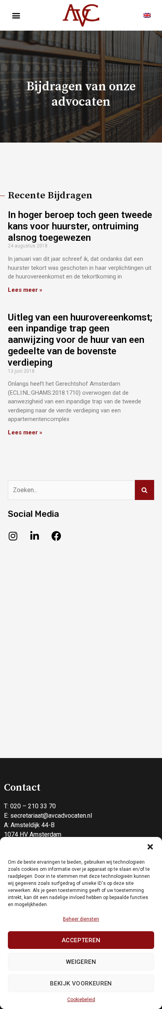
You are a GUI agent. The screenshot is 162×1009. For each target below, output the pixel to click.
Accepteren (81, 940)
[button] (150, 847)
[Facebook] (56, 536)
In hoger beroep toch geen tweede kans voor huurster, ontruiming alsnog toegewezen (80, 226)
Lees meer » (25, 289)
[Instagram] (13, 536)
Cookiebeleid (81, 999)
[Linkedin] (34, 536)
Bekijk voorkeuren (81, 983)
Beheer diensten (81, 919)
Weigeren (81, 961)
